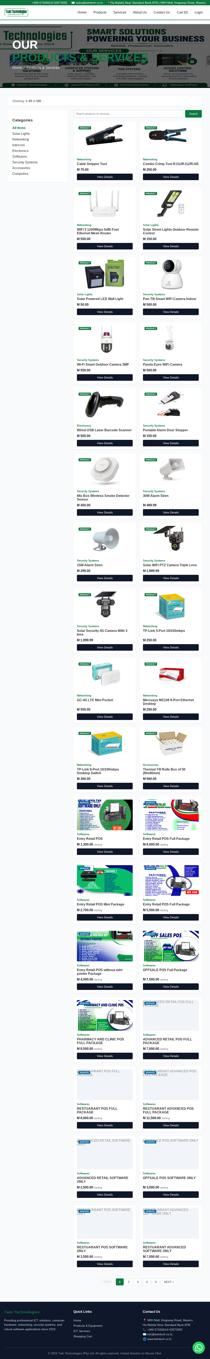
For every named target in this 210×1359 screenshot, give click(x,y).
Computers (20, 173)
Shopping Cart (82, 1336)
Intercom (18, 145)
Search (193, 113)
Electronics (20, 151)
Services (119, 12)
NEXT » (169, 1282)
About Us (140, 12)
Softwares (19, 156)
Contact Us (162, 12)
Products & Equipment (87, 1325)
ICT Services (81, 1331)
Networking (20, 139)
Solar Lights (21, 133)
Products (100, 12)
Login (199, 12)
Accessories (21, 168)
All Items (19, 128)
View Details (105, 177)
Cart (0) (182, 12)
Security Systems (25, 162)
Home (82, 12)
